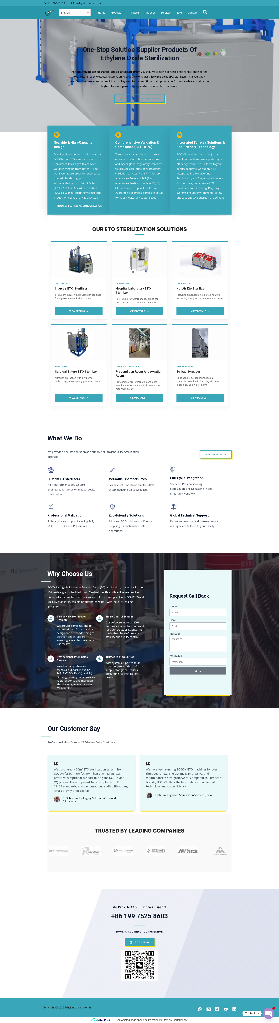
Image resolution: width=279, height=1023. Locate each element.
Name (173, 606)
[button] (122, 12)
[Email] (209, 1009)
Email (173, 620)
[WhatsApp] (200, 1009)
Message (175, 633)
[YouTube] (226, 1009)
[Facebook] (217, 1009)
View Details (78, 311)
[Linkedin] (234, 1009)
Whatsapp (176, 655)
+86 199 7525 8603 (139, 916)
